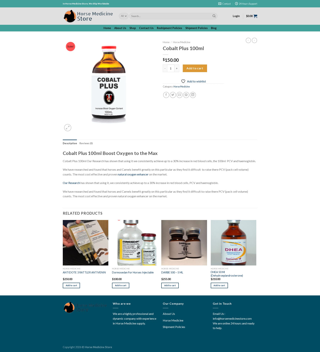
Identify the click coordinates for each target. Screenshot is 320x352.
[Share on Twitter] (173, 95)
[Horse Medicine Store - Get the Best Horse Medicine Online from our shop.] (88, 16)
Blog (213, 28)
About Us (120, 28)
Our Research (71, 183)
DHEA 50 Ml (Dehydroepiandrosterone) (227, 273)
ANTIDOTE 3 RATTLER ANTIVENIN (84, 272)
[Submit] (214, 16)
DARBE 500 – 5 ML (172, 272)
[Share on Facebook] (166, 95)
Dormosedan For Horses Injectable (133, 272)
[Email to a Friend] (179, 95)
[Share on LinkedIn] (193, 95)
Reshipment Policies (169, 28)
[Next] (256, 257)
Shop (132, 28)
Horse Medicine (181, 42)
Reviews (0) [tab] (86, 143)
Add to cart (194, 68)
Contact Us (146, 28)
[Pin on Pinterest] (186, 95)
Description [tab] (70, 143)
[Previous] (63, 257)
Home (107, 28)
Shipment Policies (196, 28)
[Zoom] (67, 127)
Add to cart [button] (71, 285)
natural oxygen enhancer (133, 174)
